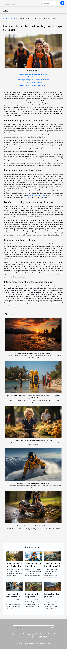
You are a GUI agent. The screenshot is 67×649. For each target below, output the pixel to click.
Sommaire (34, 70)
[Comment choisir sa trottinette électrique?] (33, 507)
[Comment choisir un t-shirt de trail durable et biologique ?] (14, 556)
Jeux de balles (35, 635)
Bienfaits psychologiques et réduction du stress (33, 80)
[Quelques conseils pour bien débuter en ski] (33, 464)
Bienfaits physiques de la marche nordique (33, 74)
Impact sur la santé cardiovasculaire (33, 77)
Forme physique (43, 635)
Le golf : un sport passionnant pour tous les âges (33, 440)
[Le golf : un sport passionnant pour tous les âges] (33, 422)
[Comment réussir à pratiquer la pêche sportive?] (33, 334)
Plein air (12, 18)
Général (51, 634)
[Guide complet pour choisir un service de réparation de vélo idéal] (14, 586)
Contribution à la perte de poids (33, 82)
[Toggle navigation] (5, 10)
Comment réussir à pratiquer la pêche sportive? (33, 353)
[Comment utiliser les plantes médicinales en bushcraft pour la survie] (33, 586)
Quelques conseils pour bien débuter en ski (33, 483)
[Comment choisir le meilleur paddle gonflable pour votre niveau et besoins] (52, 556)
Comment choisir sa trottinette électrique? (33, 526)
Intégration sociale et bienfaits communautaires (33, 85)
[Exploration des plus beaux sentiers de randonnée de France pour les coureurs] (52, 586)
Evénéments (16, 634)
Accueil (5, 18)
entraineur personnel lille (36, 195)
